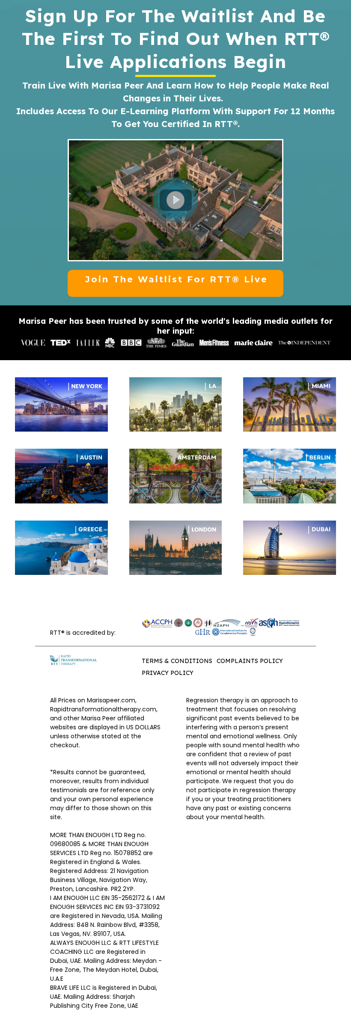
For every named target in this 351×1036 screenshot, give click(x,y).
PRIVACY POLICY (167, 673)
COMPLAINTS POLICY (250, 661)
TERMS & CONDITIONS (177, 661)
